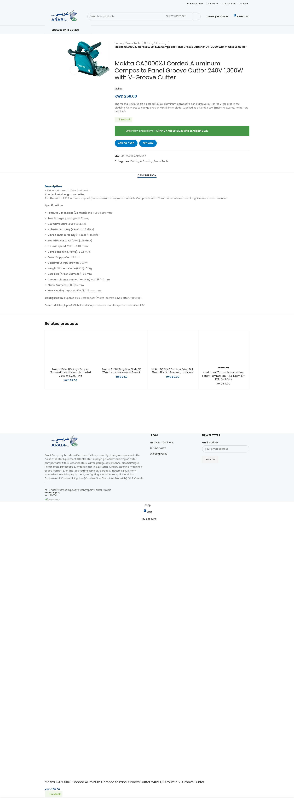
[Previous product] (117, 54)
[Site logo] (64, 16)
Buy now (148, 143)
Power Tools (133, 43)
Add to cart (126, 143)
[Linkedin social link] (228, 469)
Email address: (210, 442)
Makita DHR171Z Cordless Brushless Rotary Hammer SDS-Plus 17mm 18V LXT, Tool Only (223, 376)
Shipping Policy (158, 453)
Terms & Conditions (162, 442)
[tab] (147, 175)
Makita (119, 88)
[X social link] (215, 469)
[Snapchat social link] (236, 469)
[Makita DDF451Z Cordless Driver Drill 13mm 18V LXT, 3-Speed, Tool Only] (172, 349)
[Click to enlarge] (74, 70)
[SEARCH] (197, 16)
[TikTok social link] (241, 469)
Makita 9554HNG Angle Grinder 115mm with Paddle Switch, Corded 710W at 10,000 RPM (70, 372)
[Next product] (125, 54)
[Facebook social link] (210, 469)
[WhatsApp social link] (232, 469)
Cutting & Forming (155, 43)
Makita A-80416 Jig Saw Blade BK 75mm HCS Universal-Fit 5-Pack (121, 370)
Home (118, 43)
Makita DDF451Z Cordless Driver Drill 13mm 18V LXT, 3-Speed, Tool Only (172, 370)
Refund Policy (158, 448)
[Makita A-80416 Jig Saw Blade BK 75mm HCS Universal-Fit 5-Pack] (121, 349)
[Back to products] (121, 54)
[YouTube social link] (223, 469)
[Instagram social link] (219, 469)
